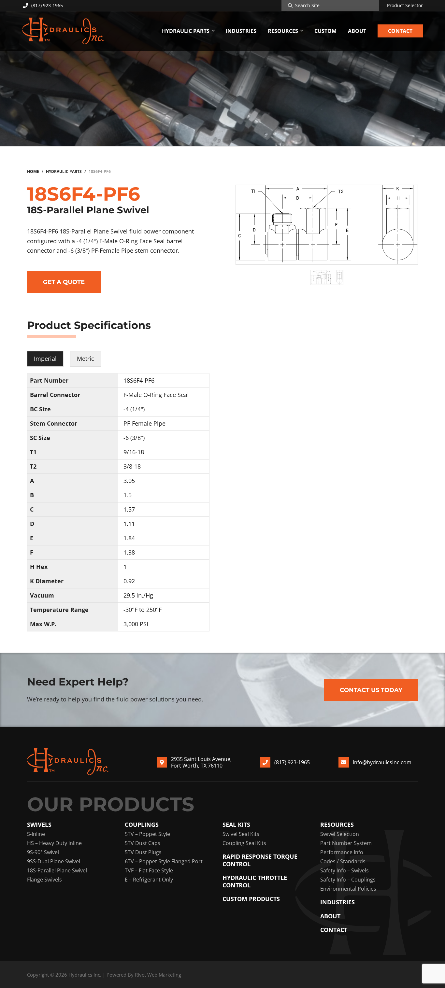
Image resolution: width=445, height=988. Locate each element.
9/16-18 (133, 452)
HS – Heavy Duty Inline (54, 843)
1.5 (127, 495)
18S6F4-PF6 (138, 380)
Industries (337, 902)
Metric (85, 358)
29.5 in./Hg (138, 595)
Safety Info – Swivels (344, 870)
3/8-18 (132, 466)
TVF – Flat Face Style (149, 870)
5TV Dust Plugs (143, 852)
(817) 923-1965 (47, 5)
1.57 (129, 509)
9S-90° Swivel (43, 852)
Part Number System (346, 843)
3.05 (129, 481)
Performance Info (341, 852)
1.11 (129, 524)
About (330, 916)
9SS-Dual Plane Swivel (53, 861)
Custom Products (251, 899)
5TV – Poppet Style (147, 834)
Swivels (39, 824)
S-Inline (36, 834)
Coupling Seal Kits (244, 843)
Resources (337, 824)
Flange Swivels (44, 879)
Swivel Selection (339, 834)
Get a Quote (64, 282)
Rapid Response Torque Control (260, 860)
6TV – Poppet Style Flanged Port (164, 861)
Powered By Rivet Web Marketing (144, 974)
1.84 (129, 538)
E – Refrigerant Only (149, 879)
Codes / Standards (343, 861)
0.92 (129, 581)
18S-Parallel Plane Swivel (57, 870)
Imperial (45, 358)
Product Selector (405, 5)
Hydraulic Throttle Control (255, 881)
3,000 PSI (135, 624)
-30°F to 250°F (142, 610)
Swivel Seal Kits (241, 834)
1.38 (129, 552)
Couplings (142, 824)
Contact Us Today (371, 690)
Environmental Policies (348, 888)
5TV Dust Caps (142, 843)
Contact (333, 930)
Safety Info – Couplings (348, 879)
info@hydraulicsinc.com (382, 762)
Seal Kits (236, 824)
